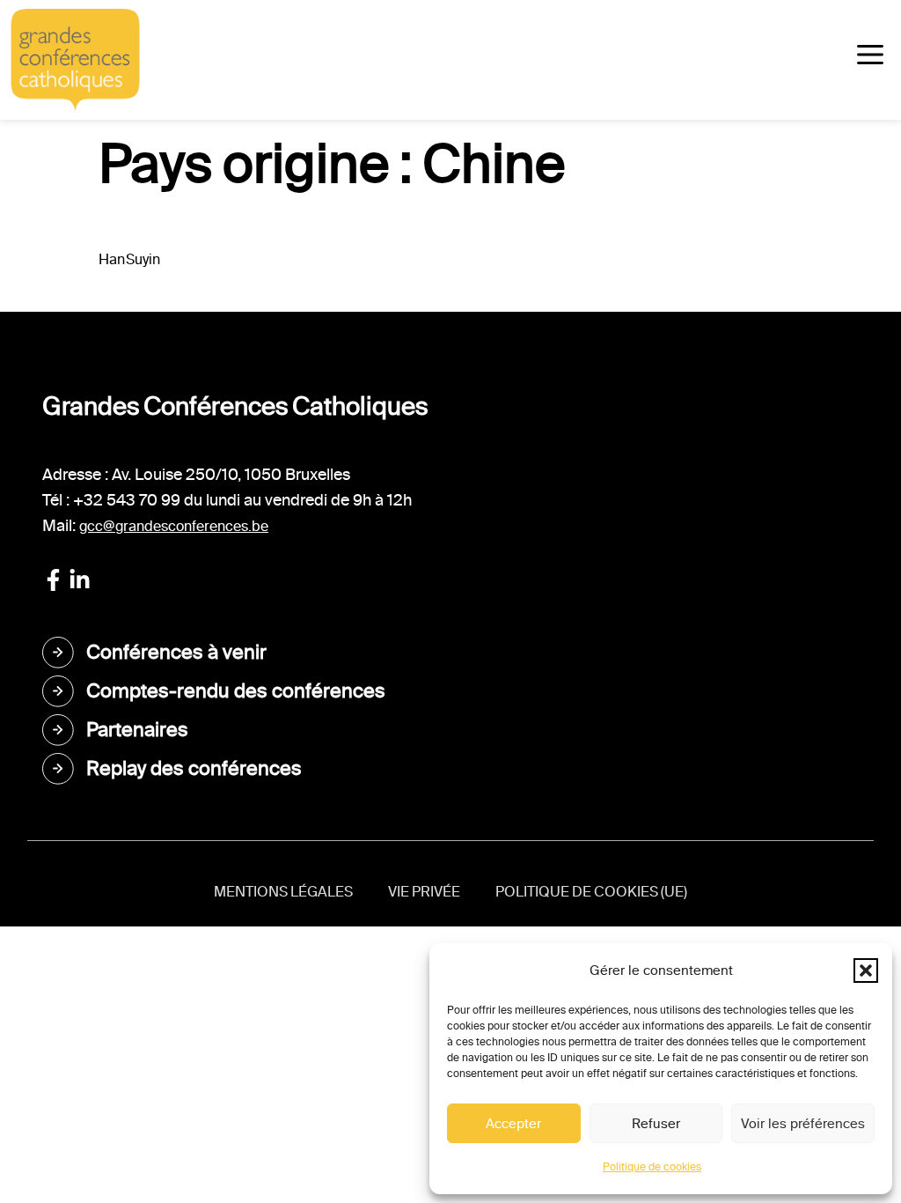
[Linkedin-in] (80, 580)
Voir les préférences (803, 1124)
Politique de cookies (652, 1167)
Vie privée (424, 891)
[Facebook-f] (53, 580)
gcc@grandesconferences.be (173, 526)
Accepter (513, 1124)
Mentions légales (283, 891)
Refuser (656, 1124)
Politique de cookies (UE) (591, 891)
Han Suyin (129, 259)
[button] (866, 970)
